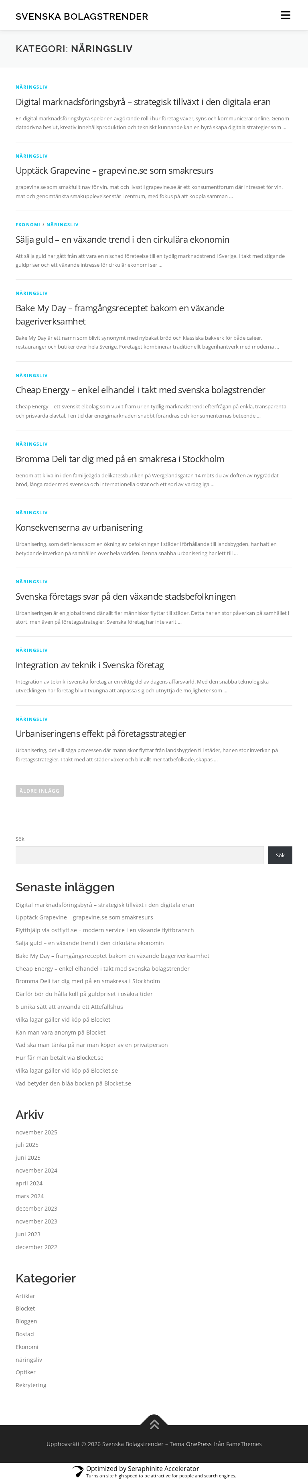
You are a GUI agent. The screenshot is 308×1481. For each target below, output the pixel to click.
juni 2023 (28, 1234)
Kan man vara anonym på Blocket (60, 1032)
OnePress (199, 1444)
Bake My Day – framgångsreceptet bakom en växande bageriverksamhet (112, 956)
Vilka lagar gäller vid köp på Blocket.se (67, 1070)
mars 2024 (30, 1196)
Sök (20, 838)
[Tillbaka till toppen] (154, 1425)
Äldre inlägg (40, 790)
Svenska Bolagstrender (82, 15)
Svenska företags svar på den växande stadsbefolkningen (126, 596)
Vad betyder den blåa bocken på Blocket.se (73, 1083)
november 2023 (36, 1221)
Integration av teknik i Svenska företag (90, 665)
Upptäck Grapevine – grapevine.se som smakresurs (114, 170)
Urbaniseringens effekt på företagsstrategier (101, 733)
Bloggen (26, 1321)
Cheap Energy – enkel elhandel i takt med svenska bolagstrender (140, 389)
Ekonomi (28, 224)
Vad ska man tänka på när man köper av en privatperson (92, 1045)
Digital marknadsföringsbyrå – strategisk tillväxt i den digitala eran (143, 101)
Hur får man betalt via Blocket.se (59, 1057)
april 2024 (29, 1183)
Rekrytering (31, 1385)
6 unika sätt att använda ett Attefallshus (69, 1006)
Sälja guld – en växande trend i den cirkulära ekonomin (123, 239)
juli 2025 (27, 1144)
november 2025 (36, 1132)
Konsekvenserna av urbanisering (79, 527)
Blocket (25, 1308)
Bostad (25, 1334)
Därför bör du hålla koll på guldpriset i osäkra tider (84, 994)
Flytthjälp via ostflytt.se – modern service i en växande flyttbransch (105, 930)
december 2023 (36, 1208)
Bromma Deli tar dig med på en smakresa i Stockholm (120, 458)
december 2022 (36, 1247)
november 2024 (36, 1170)
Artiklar (25, 1296)
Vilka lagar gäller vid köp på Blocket (63, 1019)
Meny (285, 14)
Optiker (26, 1372)
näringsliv (32, 87)
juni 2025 (28, 1157)
